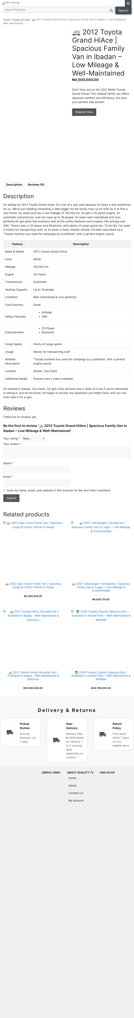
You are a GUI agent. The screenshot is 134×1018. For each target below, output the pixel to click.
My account (76, 800)
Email (8, 476)
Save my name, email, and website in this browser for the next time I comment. (59, 490)
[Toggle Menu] (128, 3)
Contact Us (75, 793)
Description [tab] (14, 184)
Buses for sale (21, 19)
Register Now (84, 112)
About (72, 785)
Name (8, 463)
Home (6, 19)
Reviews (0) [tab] (36, 184)
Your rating (11, 438)
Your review (12, 444)
